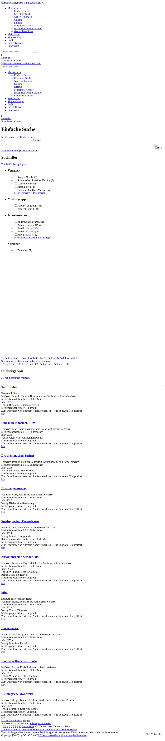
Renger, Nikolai (25, 177)
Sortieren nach (8, 361)
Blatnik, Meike (25, 186)
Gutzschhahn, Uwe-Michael (31, 190)
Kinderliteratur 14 (26, 208)
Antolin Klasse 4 (25, 234)
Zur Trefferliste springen (13, 164)
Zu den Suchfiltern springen (15, 377)
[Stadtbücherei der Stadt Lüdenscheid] (21, 2)
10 (20, 364)
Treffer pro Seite (61, 364)
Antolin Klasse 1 (25, 228)
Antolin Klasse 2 (25, 225)
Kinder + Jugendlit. (27, 205)
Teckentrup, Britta (26, 183)
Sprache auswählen (11, 60)
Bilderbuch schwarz (27, 221)
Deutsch (21, 250)
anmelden (6, 57)
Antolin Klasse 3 (25, 231)
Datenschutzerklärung (50, 735)
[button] (159, 146)
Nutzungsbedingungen (75, 735)
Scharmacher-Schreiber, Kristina (33, 180)
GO (35, 51)
